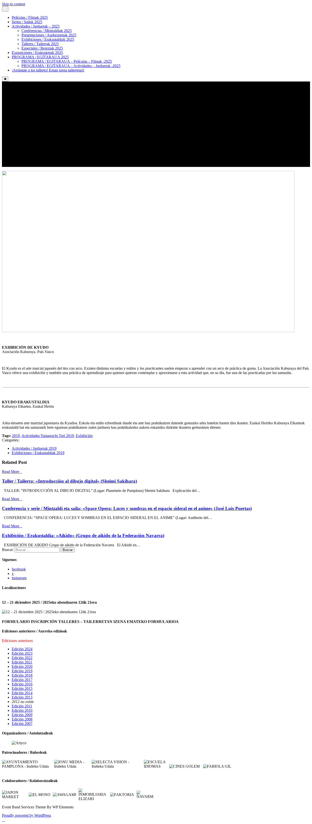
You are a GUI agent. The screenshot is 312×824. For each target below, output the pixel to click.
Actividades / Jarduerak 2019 (34, 448)
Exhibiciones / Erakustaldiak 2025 (47, 39)
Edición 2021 (22, 662)
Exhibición (84, 436)
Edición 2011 (22, 706)
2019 (16, 436)
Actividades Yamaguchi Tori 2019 (47, 436)
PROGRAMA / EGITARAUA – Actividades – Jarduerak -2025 (70, 66)
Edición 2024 (22, 649)
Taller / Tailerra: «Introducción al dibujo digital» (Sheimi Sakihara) (69, 481)
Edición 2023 (22, 653)
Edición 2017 (22, 680)
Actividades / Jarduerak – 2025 (35, 26)
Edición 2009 (22, 715)
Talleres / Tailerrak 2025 (40, 44)
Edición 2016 (22, 684)
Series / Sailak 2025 (27, 22)
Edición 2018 (22, 675)
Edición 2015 (22, 688)
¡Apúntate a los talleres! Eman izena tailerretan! (48, 70)
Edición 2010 (22, 710)
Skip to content (13, 4)
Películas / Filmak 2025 (30, 17)
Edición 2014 (22, 693)
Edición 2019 (22, 671)
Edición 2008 (22, 719)
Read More (10, 471)
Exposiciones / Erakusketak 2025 (37, 53)
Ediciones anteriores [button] (17, 641)
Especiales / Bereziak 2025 (42, 48)
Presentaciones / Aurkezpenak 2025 (48, 35)
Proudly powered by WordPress (26, 815)
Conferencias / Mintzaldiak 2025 (46, 31)
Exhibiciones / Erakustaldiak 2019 (38, 453)
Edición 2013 (22, 697)
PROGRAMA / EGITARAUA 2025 (40, 57)
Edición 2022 (22, 658)
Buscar (68, 550)
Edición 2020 (22, 666)
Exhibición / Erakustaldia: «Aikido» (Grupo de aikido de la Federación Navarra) (83, 535)
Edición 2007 (22, 724)
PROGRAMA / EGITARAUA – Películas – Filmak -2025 (66, 61)
